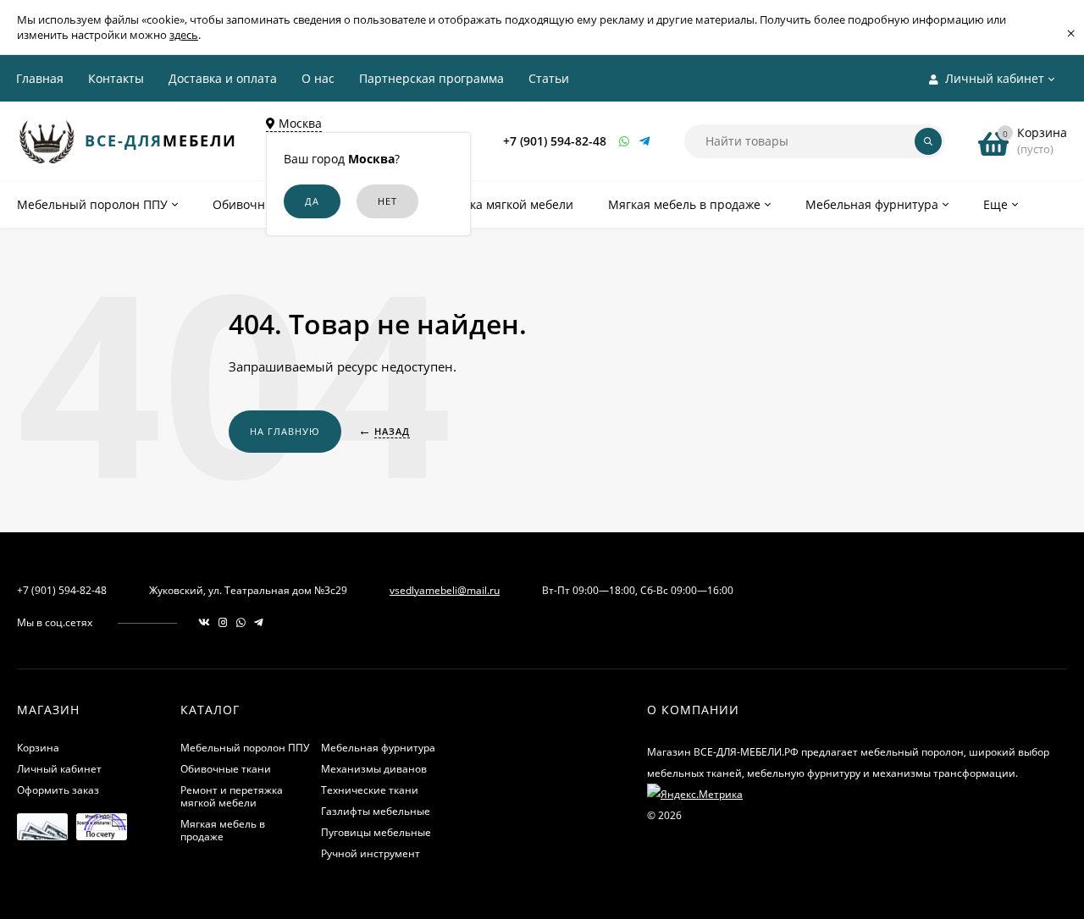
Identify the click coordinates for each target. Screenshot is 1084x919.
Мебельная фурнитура (378, 747)
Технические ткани (369, 790)
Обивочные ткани (225, 769)
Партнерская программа (431, 78)
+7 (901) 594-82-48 (554, 141)
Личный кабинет (59, 769)
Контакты (116, 78)
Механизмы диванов (374, 769)
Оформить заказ (58, 790)
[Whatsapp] (625, 141)
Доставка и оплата (223, 78)
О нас (318, 78)
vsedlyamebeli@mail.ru (445, 590)
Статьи (548, 78)
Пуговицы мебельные (376, 832)
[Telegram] (645, 141)
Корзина (38, 747)
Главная (40, 78)
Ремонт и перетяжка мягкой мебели (231, 796)
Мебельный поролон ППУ (244, 747)
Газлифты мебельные (375, 811)
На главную (285, 431)
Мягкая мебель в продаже (222, 830)
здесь (183, 34)
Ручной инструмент (370, 853)
